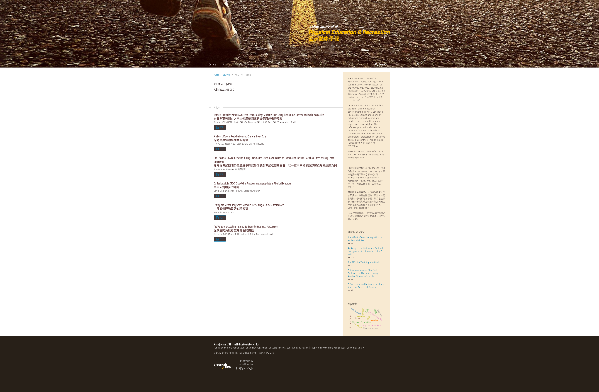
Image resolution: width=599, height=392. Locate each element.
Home (216, 74)
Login (387, 2)
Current (213, 64)
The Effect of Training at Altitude (364, 262)
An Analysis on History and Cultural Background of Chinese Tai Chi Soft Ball (365, 251)
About (261, 64)
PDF (221, 127)
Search (382, 64)
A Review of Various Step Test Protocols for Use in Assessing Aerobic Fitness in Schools (363, 273)
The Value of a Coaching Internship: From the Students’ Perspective (246, 228)
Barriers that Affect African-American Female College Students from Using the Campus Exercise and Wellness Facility (269, 116)
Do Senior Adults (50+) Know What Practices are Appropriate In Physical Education (253, 185)
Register (377, 2)
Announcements (244, 64)
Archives (227, 64)
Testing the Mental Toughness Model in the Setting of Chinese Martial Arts (249, 207)
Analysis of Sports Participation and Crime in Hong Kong (240, 138)
